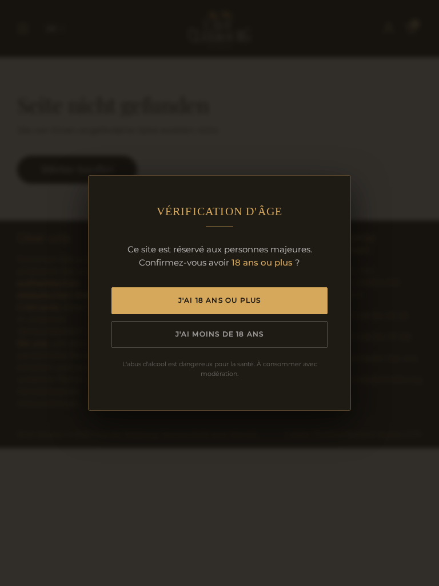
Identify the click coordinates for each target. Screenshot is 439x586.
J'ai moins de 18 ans (219, 334)
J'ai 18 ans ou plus (219, 300)
